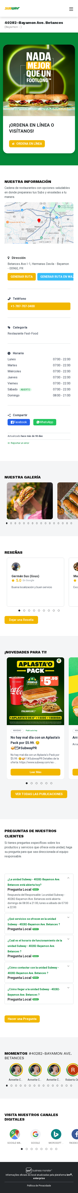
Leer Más (35, 772)
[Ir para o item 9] (41, 523)
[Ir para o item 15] (67, 523)
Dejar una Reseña (21, 620)
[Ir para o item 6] (28, 523)
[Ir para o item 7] (32, 523)
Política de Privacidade (39, 1185)
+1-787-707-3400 (23, 306)
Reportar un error (20, 443)
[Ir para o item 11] (50, 523)
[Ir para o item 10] (45, 523)
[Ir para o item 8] (36, 523)
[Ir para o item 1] (6, 523)
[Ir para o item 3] (15, 523)
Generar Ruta (22, 276)
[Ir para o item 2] (11, 523)
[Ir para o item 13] (58, 523)
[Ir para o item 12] (54, 523)
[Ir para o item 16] (71, 523)
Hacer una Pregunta (22, 1019)
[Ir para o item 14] (62, 523)
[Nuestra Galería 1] (30, 500)
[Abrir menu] (71, 8)
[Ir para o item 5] (24, 523)
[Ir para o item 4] (19, 523)
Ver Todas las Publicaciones (39, 794)
